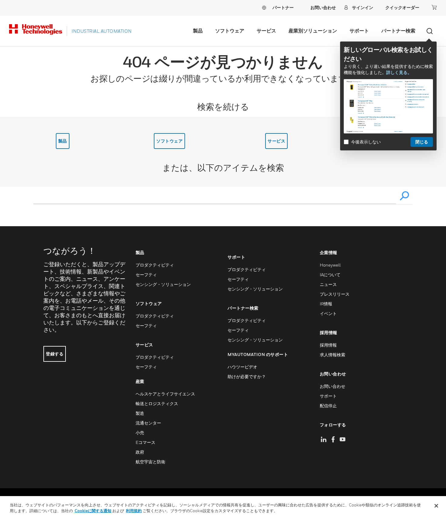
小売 (140, 432)
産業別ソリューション (313, 31)
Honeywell (330, 264)
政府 (140, 452)
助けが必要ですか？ (247, 376)
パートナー (283, 7)
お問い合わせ (332, 386)
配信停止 (328, 405)
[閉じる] (436, 505)
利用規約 (134, 510)
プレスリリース (335, 294)
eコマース (145, 442)
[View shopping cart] (434, 7)
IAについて (330, 274)
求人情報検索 (332, 354)
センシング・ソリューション (163, 284)
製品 (198, 31)
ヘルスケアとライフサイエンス (165, 393)
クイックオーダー (402, 7)
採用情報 (328, 344)
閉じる (421, 141)
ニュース (328, 284)
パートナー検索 (398, 31)
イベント (328, 313)
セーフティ (146, 274)
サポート (359, 31)
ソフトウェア (229, 31)
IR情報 (326, 303)
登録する (54, 353)
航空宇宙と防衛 (150, 461)
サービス (266, 31)
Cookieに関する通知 (93, 510)
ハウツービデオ (242, 366)
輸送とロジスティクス (157, 403)
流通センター (148, 422)
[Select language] (264, 7)
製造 (140, 413)
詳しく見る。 (399, 72)
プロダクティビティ (155, 264)
